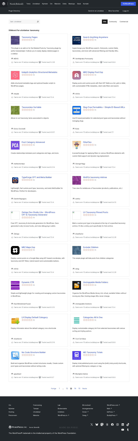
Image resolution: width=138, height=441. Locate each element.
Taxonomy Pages (30, 37)
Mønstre (36, 415)
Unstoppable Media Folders (95, 282)
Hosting (11, 412)
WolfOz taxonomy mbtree (95, 177)
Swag (85, 415)
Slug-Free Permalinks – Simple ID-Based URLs (104, 107)
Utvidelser (37, 412)
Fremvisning (37, 405)
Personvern (13, 415)
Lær (59, 405)
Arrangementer (87, 408)
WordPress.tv (63, 415)
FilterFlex (87, 142)
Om (10, 405)
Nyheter (11, 408)
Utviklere (61, 412)
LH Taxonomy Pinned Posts (95, 212)
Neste (84, 388)
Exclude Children (90, 247)
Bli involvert (86, 405)
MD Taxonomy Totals (93, 352)
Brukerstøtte (62, 408)
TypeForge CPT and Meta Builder (37, 177)
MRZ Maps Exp (28, 247)
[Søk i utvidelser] (38, 21)
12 (67, 388)
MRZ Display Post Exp (93, 72)
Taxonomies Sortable (31, 107)
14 (75, 388)
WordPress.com (113, 405)
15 (79, 388)
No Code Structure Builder (34, 352)
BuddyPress (112, 415)
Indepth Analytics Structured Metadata (39, 72)
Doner (85, 412)
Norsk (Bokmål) (34, 427)
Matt (109, 408)
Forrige (53, 388)
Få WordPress (128, 4)
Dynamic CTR (28, 282)
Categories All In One (93, 317)
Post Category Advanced (33, 142)
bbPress (111, 412)
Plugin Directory (14, 11)
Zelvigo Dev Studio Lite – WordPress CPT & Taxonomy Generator (38, 213)
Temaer (36, 408)
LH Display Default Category (35, 317)
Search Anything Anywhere (95, 37)
